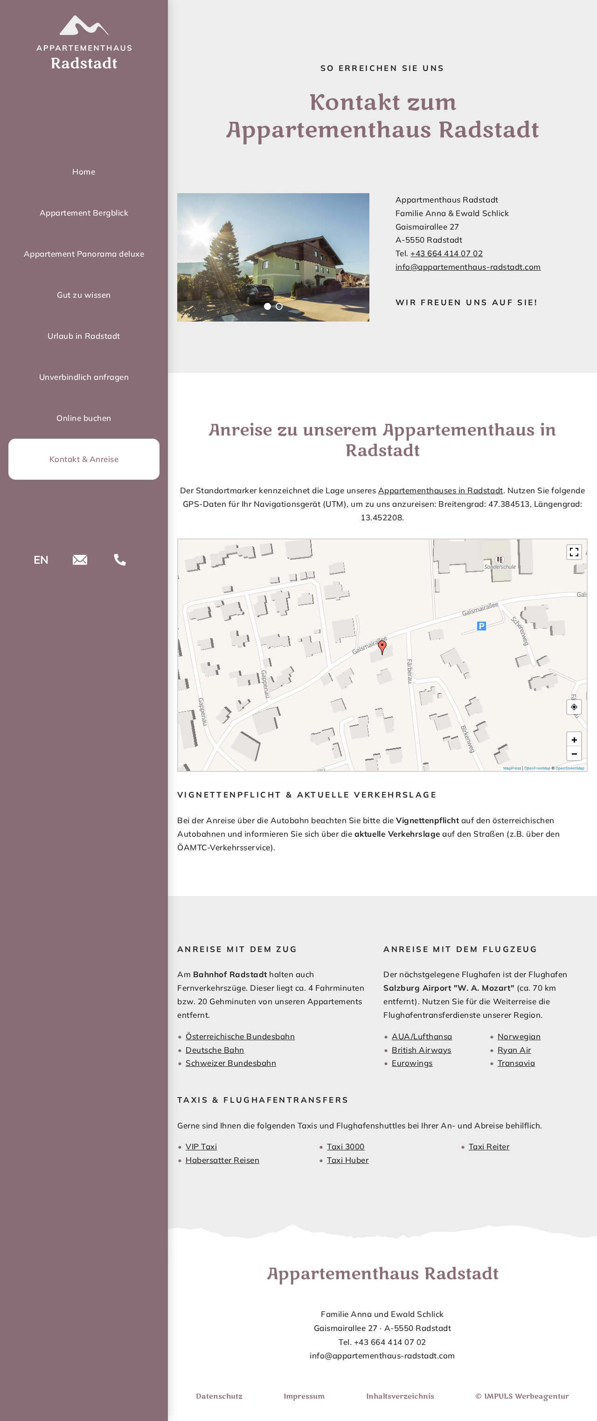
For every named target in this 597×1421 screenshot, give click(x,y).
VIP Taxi (201, 1146)
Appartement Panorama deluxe (84, 254)
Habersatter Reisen (222, 1160)
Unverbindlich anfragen (84, 377)
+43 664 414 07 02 (446, 253)
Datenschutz (219, 1396)
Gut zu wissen (84, 295)
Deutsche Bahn (215, 1050)
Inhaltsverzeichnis (400, 1396)
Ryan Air (514, 1050)
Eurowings (412, 1063)
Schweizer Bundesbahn (231, 1063)
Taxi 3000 (346, 1146)
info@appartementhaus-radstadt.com (468, 267)
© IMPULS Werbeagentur (522, 1396)
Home (83, 171)
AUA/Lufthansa (422, 1036)
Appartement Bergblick (84, 212)
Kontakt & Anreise (84, 459)
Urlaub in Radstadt (84, 336)
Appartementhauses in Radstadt (440, 490)
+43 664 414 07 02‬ (390, 1342)
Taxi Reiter (489, 1146)
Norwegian (519, 1036)
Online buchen (83, 418)
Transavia (516, 1063)
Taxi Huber (347, 1160)
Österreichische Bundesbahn (240, 1036)
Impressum (304, 1396)
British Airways (421, 1050)
